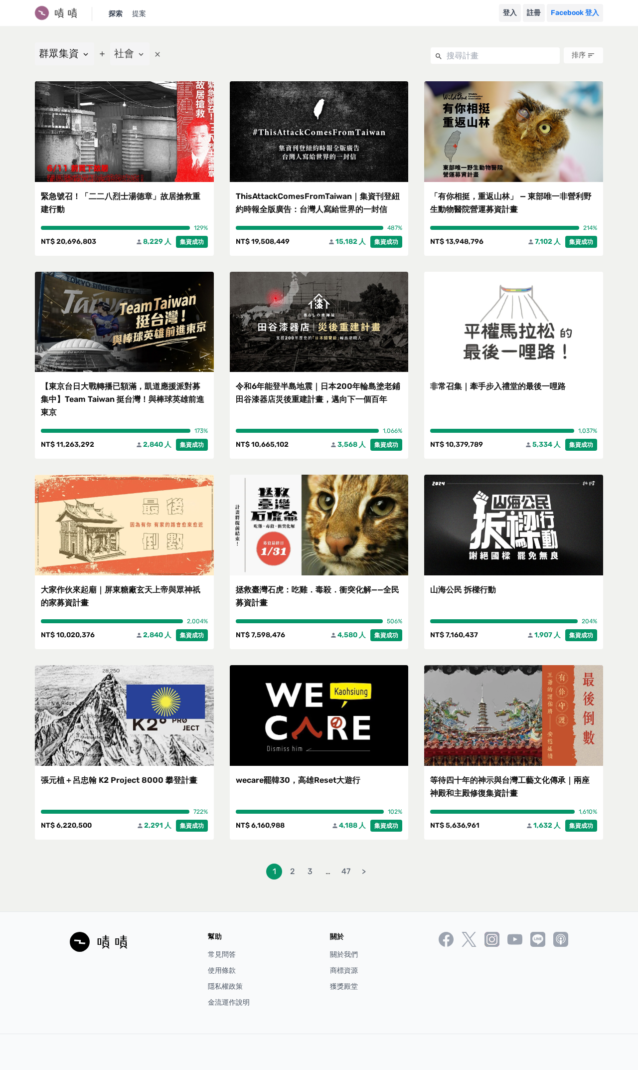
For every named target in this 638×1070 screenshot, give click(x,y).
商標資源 (344, 970)
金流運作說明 (229, 1002)
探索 (116, 13)
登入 (510, 12)
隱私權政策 (225, 986)
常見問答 (222, 954)
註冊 (534, 12)
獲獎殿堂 (344, 986)
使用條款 (222, 970)
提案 (139, 13)
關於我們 (344, 954)
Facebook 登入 (575, 12)
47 (345, 871)
